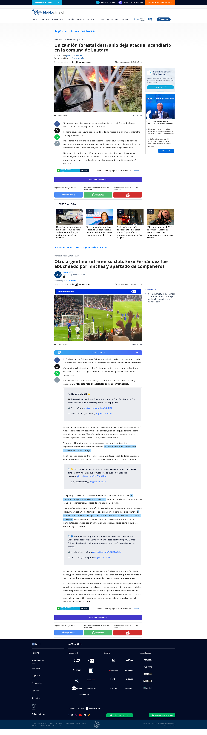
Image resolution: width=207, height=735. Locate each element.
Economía (70, 19)
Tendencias (90, 19)
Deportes (80, 19)
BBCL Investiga (112, 19)
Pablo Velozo (71, 281)
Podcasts (35, 19)
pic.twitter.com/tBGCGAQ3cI (106, 552)
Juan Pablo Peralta (74, 56)
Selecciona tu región (43, 2)
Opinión (101, 19)
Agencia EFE (68, 272)
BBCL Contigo (126, 19)
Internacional (57, 19)
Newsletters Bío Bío (108, 2)
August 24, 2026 (103, 413)
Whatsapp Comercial (121, 715)
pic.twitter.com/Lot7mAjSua (91, 476)
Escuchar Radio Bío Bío (161, 2)
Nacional (45, 19)
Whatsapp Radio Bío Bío (164, 715)
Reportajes (36, 698)
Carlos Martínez (79, 58)
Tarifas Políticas (38, 714)
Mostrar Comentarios (98, 179)
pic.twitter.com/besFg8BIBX (98, 408)
